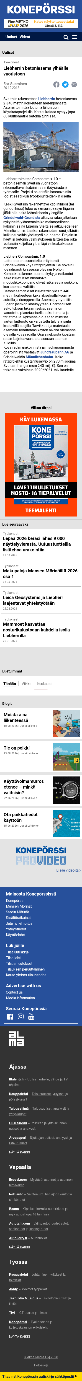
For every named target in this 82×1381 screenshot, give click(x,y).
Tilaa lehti (13, 958)
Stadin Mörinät (17, 912)
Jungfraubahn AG (54, 352)
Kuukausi (44, 684)
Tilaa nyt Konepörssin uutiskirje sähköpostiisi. (40, 1376)
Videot (25, 36)
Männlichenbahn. (40, 356)
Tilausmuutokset (19, 963)
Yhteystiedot (16, 929)
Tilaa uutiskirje (17, 952)
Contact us (14, 992)
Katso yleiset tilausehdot (26, 975)
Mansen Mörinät (19, 906)
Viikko (26, 684)
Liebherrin (46, 98)
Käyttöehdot (15, 935)
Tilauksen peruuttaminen (25, 969)
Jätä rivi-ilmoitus (19, 923)
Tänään (9, 683)
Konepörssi (15, 900)
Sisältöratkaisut (18, 918)
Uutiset (11, 36)
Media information (20, 998)
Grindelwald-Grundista (21, 217)
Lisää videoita (68, 870)
